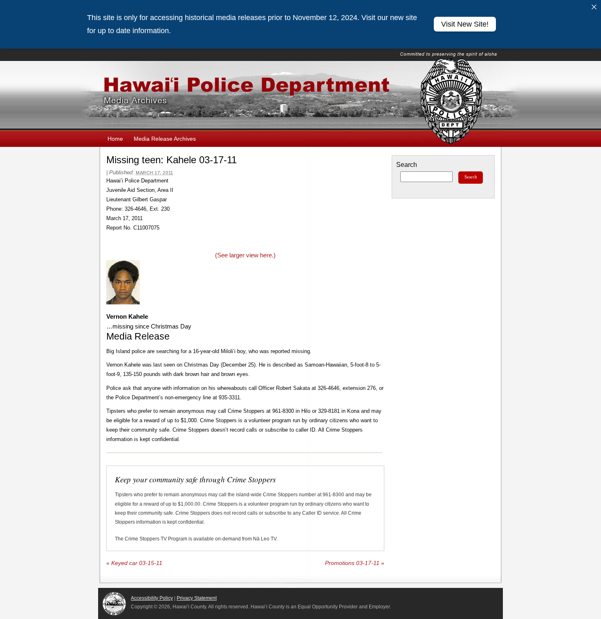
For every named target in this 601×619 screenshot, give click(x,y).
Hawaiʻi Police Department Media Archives (300, 96)
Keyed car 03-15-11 (134, 563)
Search (406, 164)
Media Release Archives (165, 138)
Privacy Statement (197, 598)
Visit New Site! (465, 24)
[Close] (594, 7)
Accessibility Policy (152, 598)
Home (115, 138)
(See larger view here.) (245, 255)
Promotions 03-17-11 (354, 563)
